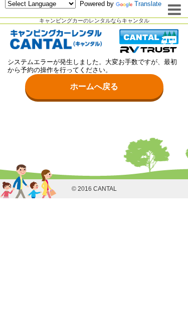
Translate (147, 4)
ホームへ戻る (94, 86)
